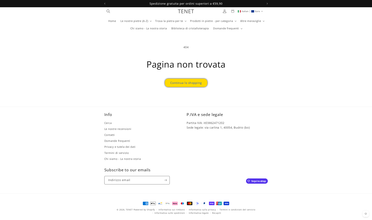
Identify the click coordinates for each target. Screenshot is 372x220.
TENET (129, 209)
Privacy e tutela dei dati (120, 147)
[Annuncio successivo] (267, 3)
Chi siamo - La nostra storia (122, 159)
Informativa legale (199, 213)
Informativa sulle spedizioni (169, 213)
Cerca (108, 123)
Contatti (109, 135)
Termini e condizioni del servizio (237, 209)
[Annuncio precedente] (105, 3)
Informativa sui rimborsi (172, 209)
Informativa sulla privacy (202, 209)
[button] (108, 11)
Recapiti (216, 213)
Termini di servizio (116, 153)
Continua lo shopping (186, 83)
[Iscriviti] (166, 180)
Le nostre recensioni (117, 129)
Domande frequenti (117, 141)
